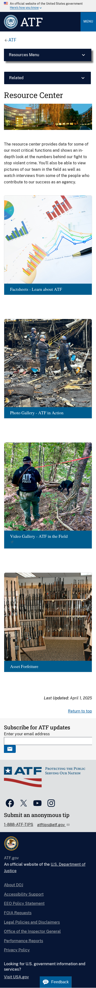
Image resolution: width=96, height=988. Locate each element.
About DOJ (13, 885)
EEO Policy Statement (24, 903)
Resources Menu (24, 54)
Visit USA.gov (16, 977)
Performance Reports (23, 941)
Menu (88, 21)
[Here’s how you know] (48, 6)
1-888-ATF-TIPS (18, 824)
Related (16, 77)
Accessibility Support (24, 894)
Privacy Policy (17, 950)
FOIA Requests (18, 913)
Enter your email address (27, 734)
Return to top (80, 711)
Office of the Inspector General (32, 931)
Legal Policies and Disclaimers (32, 922)
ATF (12, 40)
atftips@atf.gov (51, 824)
